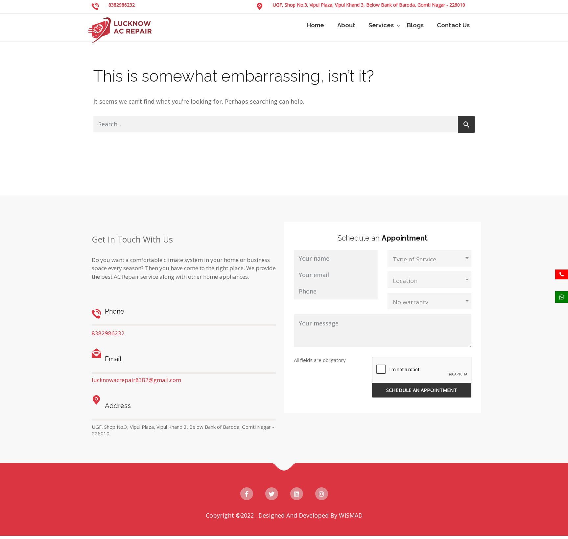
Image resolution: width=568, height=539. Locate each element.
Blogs (415, 25)
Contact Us (453, 25)
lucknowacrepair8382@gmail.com (136, 380)
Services (381, 25)
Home (315, 25)
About (346, 25)
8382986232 (121, 5)
